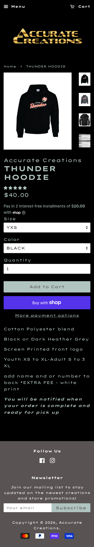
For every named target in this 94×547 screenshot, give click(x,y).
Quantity (17, 260)
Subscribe (71, 507)
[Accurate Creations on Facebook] (42, 461)
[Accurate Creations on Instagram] (52, 461)
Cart (83, 6)
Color (12, 239)
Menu (17, 6)
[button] (16, 187)
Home (10, 66)
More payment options (47, 315)
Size (10, 218)
